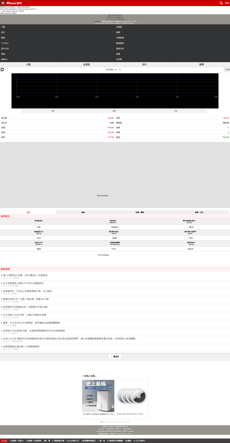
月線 (175, 111)
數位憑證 (15, 11)
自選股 (86, 64)
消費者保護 (110, 17)
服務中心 (28, 7)
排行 (3, 32)
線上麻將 (18, 9)
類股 (3, 38)
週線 (114, 111)
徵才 (123, 19)
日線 (52, 111)
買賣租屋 (3, 7)
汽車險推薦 (11, 9)
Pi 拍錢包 (18, 7)
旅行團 (5, 9)
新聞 (201, 64)
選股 (3, 54)
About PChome (109, 19)
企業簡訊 (21, 11)
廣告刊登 (111, 15)
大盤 (3, 27)
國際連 (13, 7)
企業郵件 (14, 13)
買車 (1, 9)
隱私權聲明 (118, 15)
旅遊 (23, 7)
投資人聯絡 (118, 19)
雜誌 (23, 9)
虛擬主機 (7, 13)
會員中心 (34, 9)
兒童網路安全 (119, 17)
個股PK (4, 59)
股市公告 (5, 49)
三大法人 (5, 43)
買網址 (2, 13)
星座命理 (28, 9)
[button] (101, 421)
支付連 (8, 7)
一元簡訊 (3, 11)
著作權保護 (97, 21)
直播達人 (9, 11)
